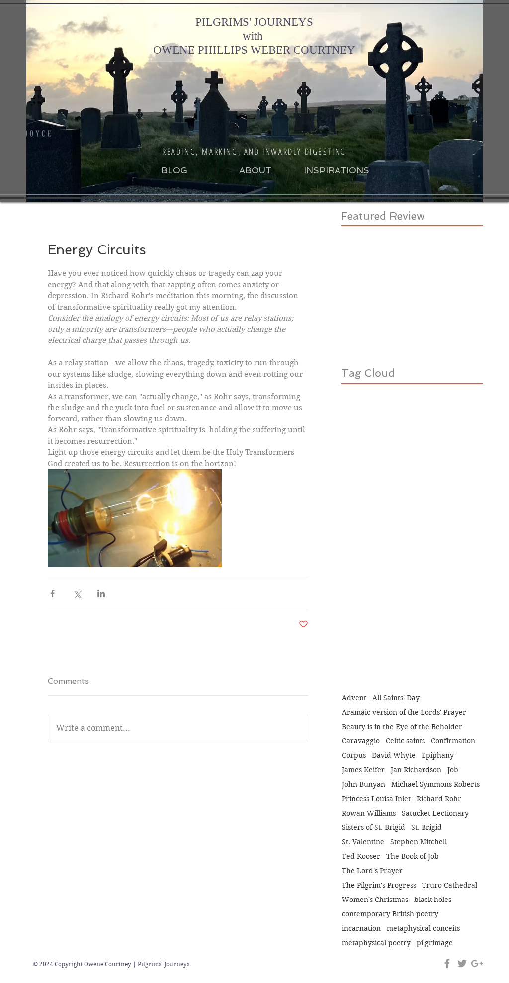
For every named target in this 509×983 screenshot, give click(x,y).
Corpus (354, 755)
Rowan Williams (369, 813)
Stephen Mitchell (418, 842)
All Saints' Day (396, 698)
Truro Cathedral (449, 885)
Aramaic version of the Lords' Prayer (404, 712)
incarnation (361, 928)
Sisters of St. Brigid (373, 827)
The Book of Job (412, 856)
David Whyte (394, 755)
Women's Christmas (375, 900)
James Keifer (363, 770)
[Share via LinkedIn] (101, 593)
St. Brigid (426, 827)
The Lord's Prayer (372, 871)
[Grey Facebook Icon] (447, 963)
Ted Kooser (361, 856)
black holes (432, 900)
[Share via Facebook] (52, 593)
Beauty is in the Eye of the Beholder (402, 727)
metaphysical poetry (376, 943)
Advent (354, 698)
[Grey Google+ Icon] (477, 963)
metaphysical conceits (423, 928)
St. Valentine (363, 842)
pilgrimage (435, 943)
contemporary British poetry (390, 914)
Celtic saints (405, 741)
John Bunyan (363, 784)
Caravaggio (361, 741)
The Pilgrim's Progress (379, 885)
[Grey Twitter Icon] (462, 963)
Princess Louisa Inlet (376, 799)
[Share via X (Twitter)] (77, 593)
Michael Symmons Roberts (435, 784)
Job (452, 770)
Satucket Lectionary (435, 813)
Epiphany (438, 755)
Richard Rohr (439, 799)
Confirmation (453, 741)
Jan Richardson (416, 770)
